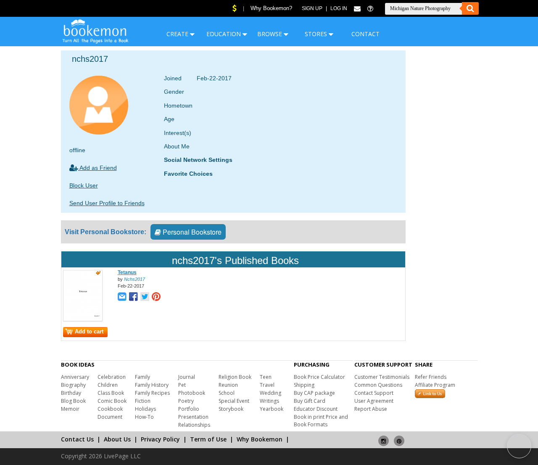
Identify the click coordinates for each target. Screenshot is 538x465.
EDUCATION (224, 34)
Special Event (234, 400)
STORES (317, 34)
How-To (144, 416)
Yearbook (271, 408)
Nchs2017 (134, 279)
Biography (73, 384)
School (227, 392)
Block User (83, 185)
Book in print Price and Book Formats (321, 420)
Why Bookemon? (271, 8)
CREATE (178, 34)
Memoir (70, 408)
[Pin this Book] (156, 297)
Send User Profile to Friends (107, 203)
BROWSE (270, 34)
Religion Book (235, 376)
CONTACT (365, 34)
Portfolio (188, 408)
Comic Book (112, 400)
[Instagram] (383, 437)
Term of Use (208, 439)
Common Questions (378, 384)
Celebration (112, 376)
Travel (267, 384)
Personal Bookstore (191, 232)
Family (142, 376)
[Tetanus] (83, 319)
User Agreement (373, 400)
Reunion (228, 384)
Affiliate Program (435, 384)
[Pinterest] (399, 437)
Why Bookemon (259, 439)
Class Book (111, 392)
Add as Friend (97, 167)
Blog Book (73, 400)
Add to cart (89, 331)
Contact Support (373, 392)
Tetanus (127, 272)
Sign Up (312, 8)
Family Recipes (152, 392)
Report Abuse (370, 408)
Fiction (142, 400)
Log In (338, 8)
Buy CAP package (314, 392)
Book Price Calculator (319, 376)
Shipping (304, 384)
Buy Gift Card (309, 400)
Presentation (193, 416)
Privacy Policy (160, 439)
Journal (186, 376)
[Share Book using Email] (122, 297)
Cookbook (110, 408)
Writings (269, 400)
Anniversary (75, 376)
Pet (182, 384)
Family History (152, 384)
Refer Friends (430, 376)
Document (110, 416)
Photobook (191, 392)
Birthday (71, 392)
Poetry (186, 400)
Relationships (194, 424)
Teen (266, 376)
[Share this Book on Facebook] (133, 297)
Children (108, 384)
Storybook (231, 408)
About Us (117, 439)
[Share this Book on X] (144, 297)
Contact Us (77, 439)
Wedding (270, 392)
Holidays (145, 408)
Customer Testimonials (381, 376)
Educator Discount (316, 408)
